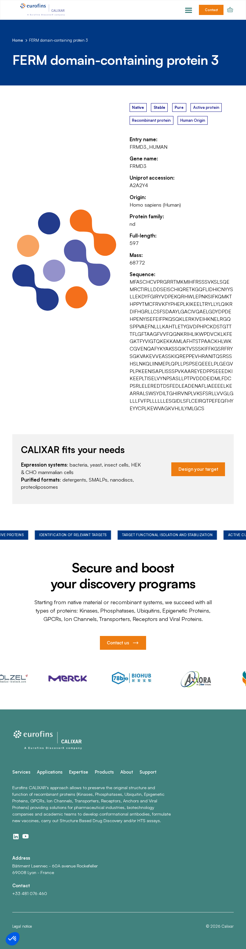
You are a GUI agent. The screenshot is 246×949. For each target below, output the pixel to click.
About (126, 772)
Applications (49, 772)
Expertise (78, 772)
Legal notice (22, 926)
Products (104, 772)
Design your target (198, 469)
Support (148, 772)
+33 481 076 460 (29, 893)
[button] (188, 10)
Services (21, 772)
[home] (43, 10)
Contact (211, 10)
